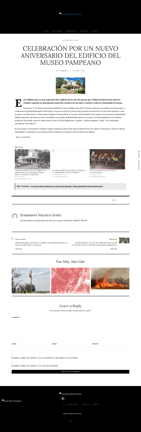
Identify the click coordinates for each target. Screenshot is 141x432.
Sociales (84, 31)
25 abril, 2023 (79, 70)
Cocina (94, 31)
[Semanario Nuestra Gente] (70, 14)
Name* (14, 344)
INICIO (46, 31)
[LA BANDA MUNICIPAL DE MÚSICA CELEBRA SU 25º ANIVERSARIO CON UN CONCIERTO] (70, 159)
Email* (54, 344)
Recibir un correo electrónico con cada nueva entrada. (35, 366)
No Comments (62, 70)
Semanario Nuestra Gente (40, 215)
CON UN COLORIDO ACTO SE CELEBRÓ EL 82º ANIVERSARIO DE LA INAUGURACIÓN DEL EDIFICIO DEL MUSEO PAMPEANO (30, 172)
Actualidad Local (70, 40)
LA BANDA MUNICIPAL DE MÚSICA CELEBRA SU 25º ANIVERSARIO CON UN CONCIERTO (69, 171)
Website (95, 344)
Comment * (16, 317)
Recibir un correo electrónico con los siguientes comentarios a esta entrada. (45, 358)
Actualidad (57, 31)
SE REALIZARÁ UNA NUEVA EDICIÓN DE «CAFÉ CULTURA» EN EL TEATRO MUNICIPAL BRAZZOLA (94, 244)
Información (71, 31)
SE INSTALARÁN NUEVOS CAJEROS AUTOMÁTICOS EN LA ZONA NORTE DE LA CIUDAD (41, 244)
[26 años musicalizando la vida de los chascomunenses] (107, 159)
